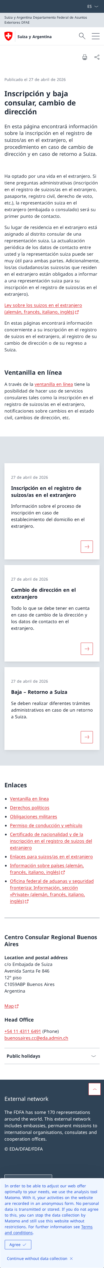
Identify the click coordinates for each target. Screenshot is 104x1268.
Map (9, 1006)
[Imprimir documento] (84, 57)
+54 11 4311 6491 (22, 1031)
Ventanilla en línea (29, 799)
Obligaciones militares (33, 816)
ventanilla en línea (54, 384)
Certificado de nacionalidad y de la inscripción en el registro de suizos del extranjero (51, 841)
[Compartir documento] (97, 57)
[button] (94, 1089)
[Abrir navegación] (95, 36)
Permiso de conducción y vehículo (46, 825)
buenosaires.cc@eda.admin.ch (36, 1038)
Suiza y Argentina (34, 36)
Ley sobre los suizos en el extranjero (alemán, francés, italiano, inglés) (43, 308)
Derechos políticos (29, 808)
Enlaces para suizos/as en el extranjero (51, 856)
